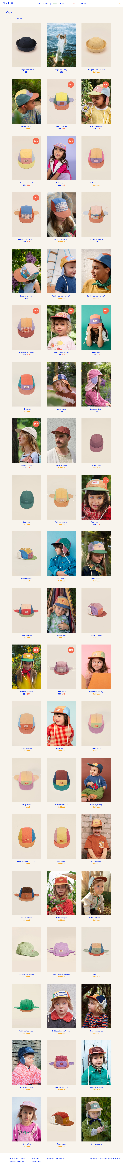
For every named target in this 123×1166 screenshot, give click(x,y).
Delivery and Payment (17, 1158)
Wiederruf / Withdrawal (56, 1158)
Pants (62, 4)
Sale (74, 4)
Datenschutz (36, 1161)
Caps (55, 4)
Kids (39, 4)
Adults (45, 4)
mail (118, 1158)
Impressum (35, 1158)
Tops (68, 4)
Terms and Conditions (17, 1161)
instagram (103, 1158)
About (83, 4)
